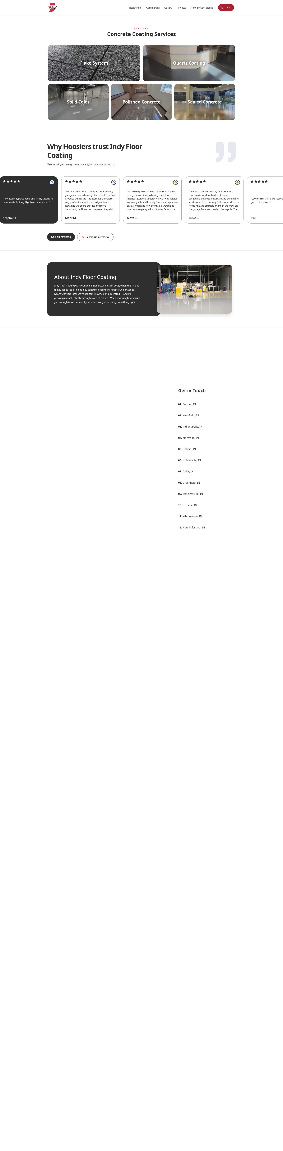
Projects (181, 7)
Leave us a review (97, 237)
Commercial (153, 7)
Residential (135, 7)
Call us (228, 7)
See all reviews (61, 237)
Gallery (168, 7)
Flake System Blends (202, 7)
